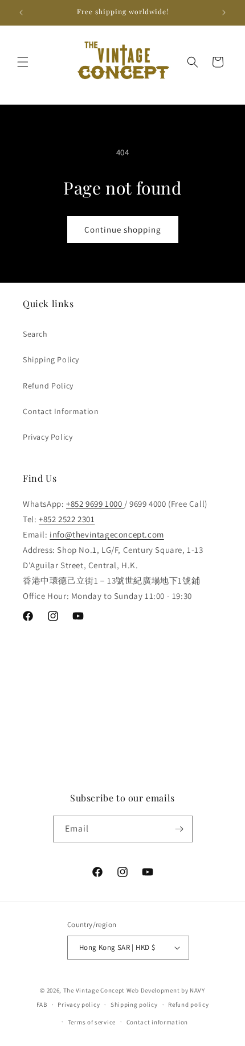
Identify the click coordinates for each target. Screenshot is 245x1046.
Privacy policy (79, 1004)
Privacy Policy (47, 437)
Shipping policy (134, 1004)
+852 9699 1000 (95, 503)
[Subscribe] (179, 829)
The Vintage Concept (94, 990)
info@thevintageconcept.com (107, 534)
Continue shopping (122, 229)
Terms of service (92, 1022)
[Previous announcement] (21, 12)
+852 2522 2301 (67, 519)
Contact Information (61, 411)
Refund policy (188, 1004)
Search (35, 334)
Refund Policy (48, 386)
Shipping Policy (51, 359)
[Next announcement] (223, 12)
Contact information (157, 1022)
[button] (22, 62)
